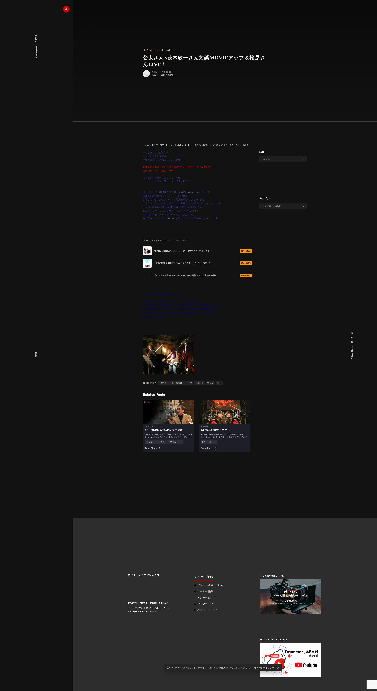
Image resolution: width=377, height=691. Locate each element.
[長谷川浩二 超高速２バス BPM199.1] (224, 412)
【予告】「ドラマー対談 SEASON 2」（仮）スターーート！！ (336, 601)
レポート (199, 383)
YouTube (149, 575)
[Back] (97, 25)
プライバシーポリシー (265, 666)
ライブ (189, 383)
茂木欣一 (164, 383)
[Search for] (283, 159)
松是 (219, 383)
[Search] (66, 9)
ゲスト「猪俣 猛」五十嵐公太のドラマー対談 (163, 430)
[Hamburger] (36, 345)
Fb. (158, 575)
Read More (151, 448)
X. (129, 575)
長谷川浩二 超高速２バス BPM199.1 (215, 430)
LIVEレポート (150, 50)
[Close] (280, 667)
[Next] (353, 541)
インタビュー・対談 (155, 442)
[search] (303, 159)
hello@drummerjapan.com (142, 611)
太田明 (210, 383)
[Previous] (345, 541)
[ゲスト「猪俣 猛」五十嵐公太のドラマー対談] (168, 412)
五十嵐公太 (177, 383)
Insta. (137, 575)
